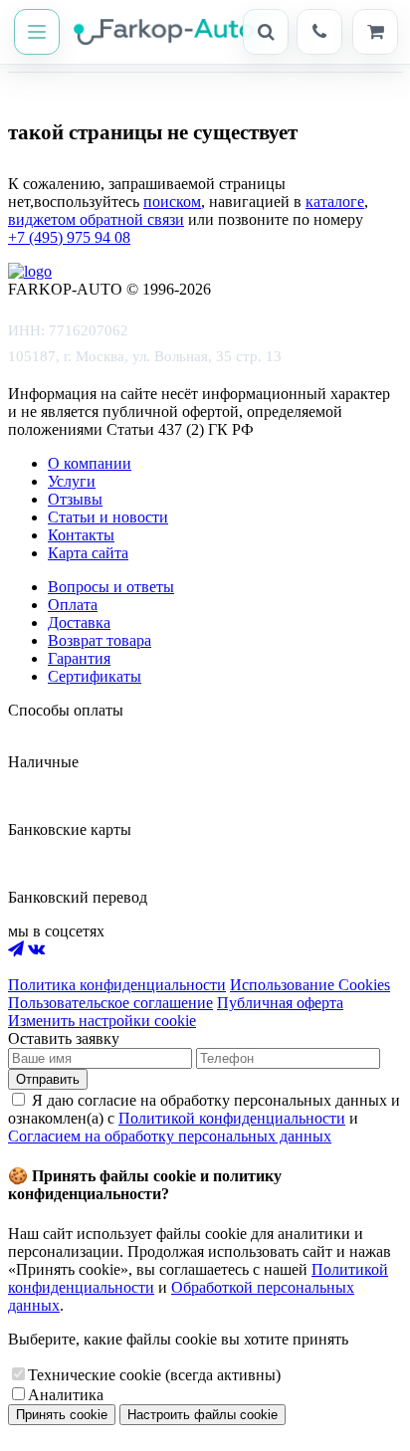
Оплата (73, 604)
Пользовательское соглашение (110, 1002)
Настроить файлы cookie (202, 1414)
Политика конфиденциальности (117, 984)
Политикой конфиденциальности (231, 1118)
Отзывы (75, 499)
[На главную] (153, 32)
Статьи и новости (108, 517)
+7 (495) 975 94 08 (69, 237)
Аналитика (65, 1394)
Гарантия (79, 658)
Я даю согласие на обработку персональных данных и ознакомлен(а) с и (204, 1118)
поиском (172, 201)
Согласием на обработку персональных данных (169, 1136)
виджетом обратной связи (96, 219)
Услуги (72, 481)
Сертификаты (94, 676)
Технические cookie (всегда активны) (154, 1374)
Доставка (79, 622)
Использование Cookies (310, 984)
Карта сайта (88, 552)
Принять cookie (61, 1414)
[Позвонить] (319, 32)
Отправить (48, 1079)
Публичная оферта (280, 1002)
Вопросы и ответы (111, 586)
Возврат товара (99, 640)
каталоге (335, 201)
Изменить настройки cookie (102, 1020)
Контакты (81, 534)
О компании (89, 463)
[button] (37, 32)
